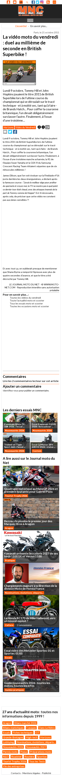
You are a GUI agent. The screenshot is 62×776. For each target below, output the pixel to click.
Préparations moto (40, 751)
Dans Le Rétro (47, 727)
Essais (8, 657)
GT (37, 732)
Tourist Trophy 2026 (16, 495)
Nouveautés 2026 (14, 430)
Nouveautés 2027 (36, 746)
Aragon (9, 528)
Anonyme (8, 2)
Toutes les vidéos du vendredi (25, 297)
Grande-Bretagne (13, 737)
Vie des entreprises (13, 766)
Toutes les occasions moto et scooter (29, 306)
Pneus (23, 751)
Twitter (37, 2)
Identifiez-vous (11, 390)
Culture (9, 625)
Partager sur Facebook (15, 132)
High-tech (31, 737)
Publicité (46, 773)
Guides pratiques (14, 689)
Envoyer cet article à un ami (5, 132)
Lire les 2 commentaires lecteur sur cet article (31, 380)
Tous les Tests (37, 761)
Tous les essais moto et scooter (26, 303)
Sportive (42, 756)
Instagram (41, 2)
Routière (29, 756)
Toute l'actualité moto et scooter (27, 300)
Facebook (33, 2)
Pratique (10, 560)
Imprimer (47, 127)
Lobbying (8, 742)
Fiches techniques (23, 732)
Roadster (16, 756)
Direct (54, 2)
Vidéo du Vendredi (25, 127)
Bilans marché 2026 (25, 722)
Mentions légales (31, 773)
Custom (37, 450)
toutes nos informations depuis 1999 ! (30, 714)
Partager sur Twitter (10, 132)
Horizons (8, 127)
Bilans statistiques (13, 727)
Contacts (16, 773)
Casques (31, 727)
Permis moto (10, 751)
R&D (5, 756)
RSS (48, 2)
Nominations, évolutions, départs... (24, 592)
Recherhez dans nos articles (27, 2)
